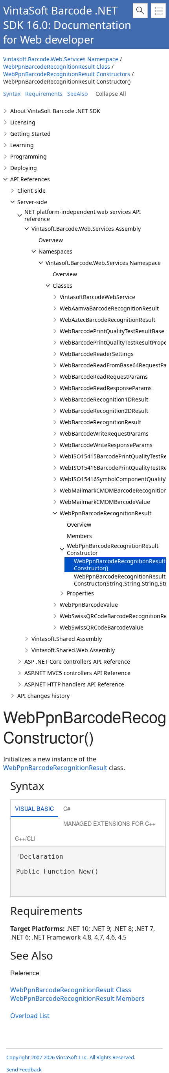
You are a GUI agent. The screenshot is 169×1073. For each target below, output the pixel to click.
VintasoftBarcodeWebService (97, 297)
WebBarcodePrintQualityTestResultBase (112, 331)
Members (79, 536)
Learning (22, 145)
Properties (80, 593)
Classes (62, 285)
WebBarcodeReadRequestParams (104, 376)
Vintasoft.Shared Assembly (66, 638)
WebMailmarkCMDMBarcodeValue (105, 501)
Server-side (32, 202)
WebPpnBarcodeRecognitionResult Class (56, 66)
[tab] (34, 809)
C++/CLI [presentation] (25, 838)
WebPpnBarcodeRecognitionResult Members (77, 998)
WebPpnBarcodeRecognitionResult (105, 513)
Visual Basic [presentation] (34, 808)
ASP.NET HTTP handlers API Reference (74, 684)
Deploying (23, 168)
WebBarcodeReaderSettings (97, 354)
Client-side (31, 190)
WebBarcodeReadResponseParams (106, 388)
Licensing (22, 122)
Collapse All (111, 93)
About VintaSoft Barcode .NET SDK (55, 111)
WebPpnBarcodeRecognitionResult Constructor (112, 549)
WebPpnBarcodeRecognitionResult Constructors (66, 74)
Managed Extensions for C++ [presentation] (109, 823)
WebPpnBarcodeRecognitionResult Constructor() (119, 564)
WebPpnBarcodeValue (89, 604)
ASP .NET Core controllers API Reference (77, 661)
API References (30, 179)
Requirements (43, 93)
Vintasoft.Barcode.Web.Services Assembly (86, 228)
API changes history (43, 695)
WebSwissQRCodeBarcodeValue (101, 627)
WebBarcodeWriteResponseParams (106, 445)
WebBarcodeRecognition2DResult (104, 410)
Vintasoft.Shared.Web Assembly (73, 650)
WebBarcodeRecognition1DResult (104, 399)
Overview (51, 240)
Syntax (11, 93)
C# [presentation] (66, 808)
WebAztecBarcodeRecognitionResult (107, 319)
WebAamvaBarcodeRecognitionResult (109, 308)
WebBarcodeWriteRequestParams (104, 433)
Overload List (30, 1015)
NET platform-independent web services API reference (82, 215)
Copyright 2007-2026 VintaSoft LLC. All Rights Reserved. (70, 1057)
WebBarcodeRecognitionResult (100, 422)
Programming (28, 156)
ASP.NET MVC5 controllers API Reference (77, 673)
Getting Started (30, 133)
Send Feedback (24, 1069)
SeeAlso (77, 93)
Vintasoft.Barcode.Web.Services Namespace (60, 59)
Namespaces (55, 251)
